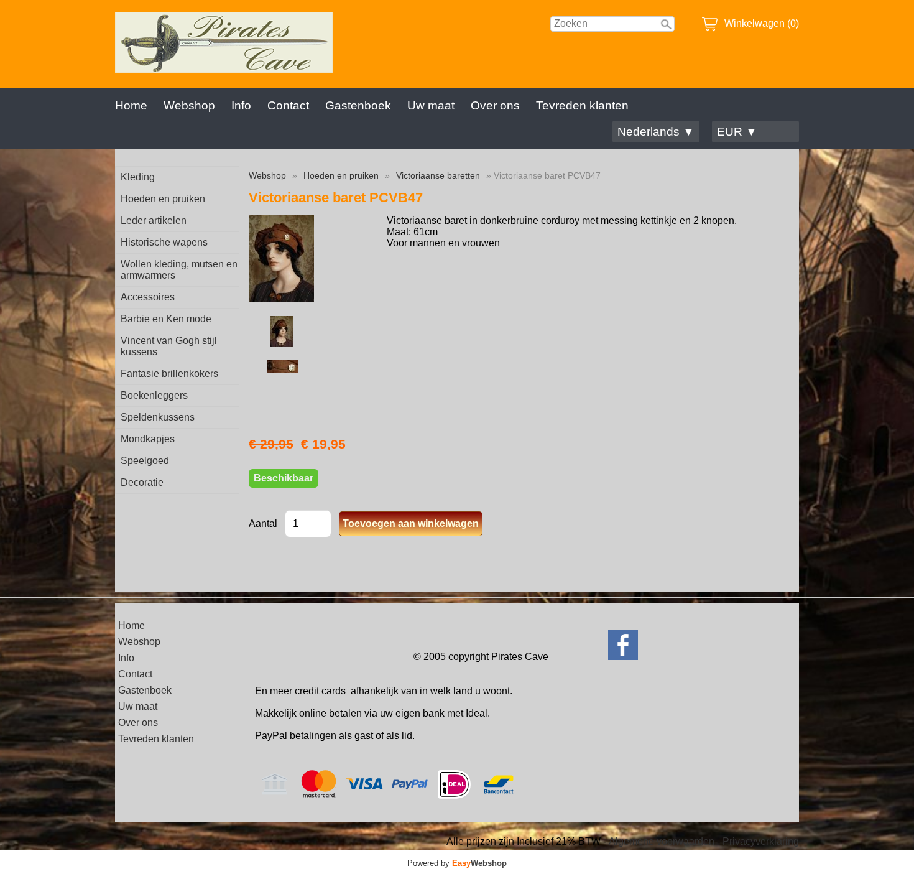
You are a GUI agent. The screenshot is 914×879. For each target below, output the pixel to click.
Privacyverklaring (760, 841)
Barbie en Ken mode (166, 319)
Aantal (263, 523)
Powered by (457, 863)
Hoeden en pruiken (163, 198)
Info (241, 105)
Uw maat (431, 105)
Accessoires (148, 297)
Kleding (138, 177)
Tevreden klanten (582, 105)
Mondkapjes (148, 439)
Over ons (495, 105)
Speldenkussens (158, 417)
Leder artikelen (154, 220)
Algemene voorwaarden (661, 841)
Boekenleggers (154, 395)
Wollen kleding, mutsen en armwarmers (179, 270)
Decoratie (142, 482)
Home (131, 105)
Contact (288, 105)
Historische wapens (164, 242)
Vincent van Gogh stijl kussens (169, 346)
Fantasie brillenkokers (169, 373)
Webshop (189, 105)
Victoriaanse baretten (438, 175)
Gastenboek (358, 105)
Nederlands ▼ (656, 131)
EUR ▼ (737, 131)
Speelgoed (145, 460)
